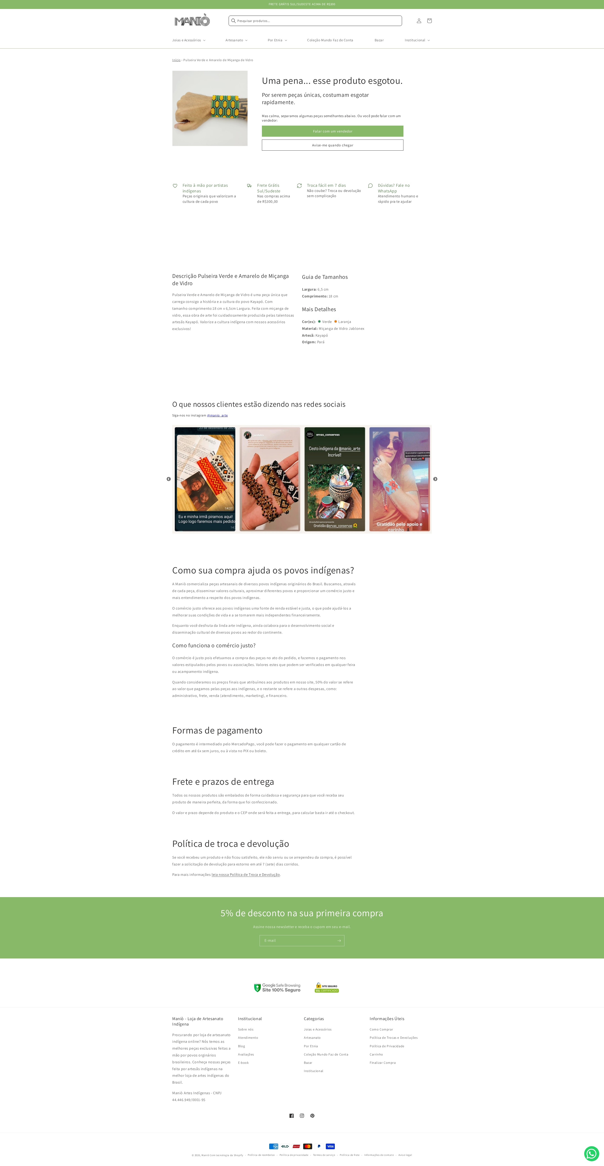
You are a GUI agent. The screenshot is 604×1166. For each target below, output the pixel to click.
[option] (204, 479)
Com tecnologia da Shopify (226, 1155)
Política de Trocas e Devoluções (394, 1037)
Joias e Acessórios (318, 1029)
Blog (241, 1046)
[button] (188, 40)
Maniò (205, 1155)
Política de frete (350, 1155)
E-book (243, 1062)
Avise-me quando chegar (332, 145)
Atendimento (248, 1037)
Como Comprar (381, 1029)
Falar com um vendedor (332, 131)
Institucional (313, 1071)
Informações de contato (379, 1155)
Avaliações (246, 1054)
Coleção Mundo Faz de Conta (326, 1054)
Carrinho (376, 1054)
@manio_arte (217, 415)
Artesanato (312, 1037)
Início (176, 60)
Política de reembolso (261, 1155)
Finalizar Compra (383, 1062)
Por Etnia (311, 1046)
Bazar (308, 1062)
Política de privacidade (294, 1155)
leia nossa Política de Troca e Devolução (246, 874)
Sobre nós (245, 1029)
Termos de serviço (324, 1155)
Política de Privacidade (387, 1046)
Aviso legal (405, 1155)
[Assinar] (339, 940)
